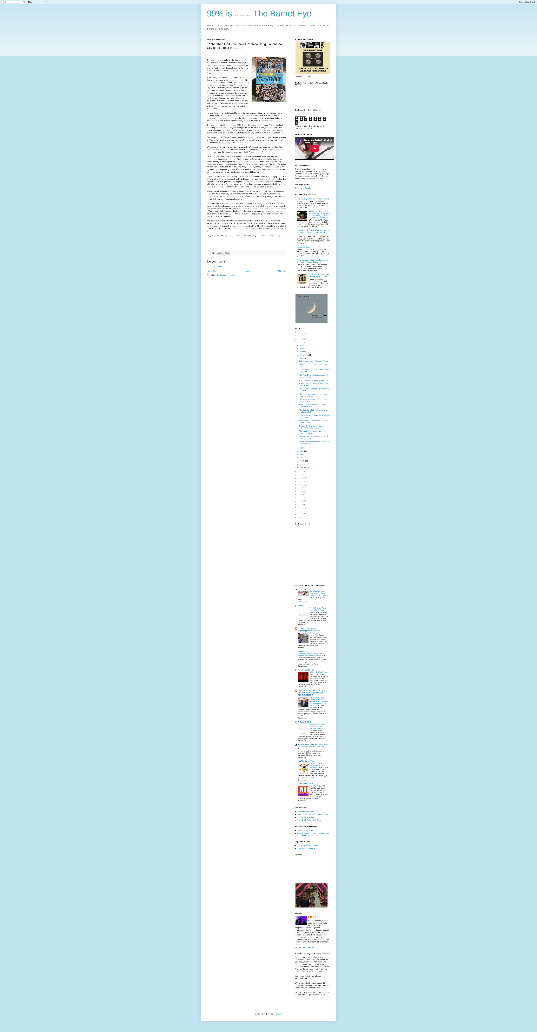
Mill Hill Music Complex (306, 848)
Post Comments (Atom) (226, 275)
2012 (300, 504)
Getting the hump (303, 247)
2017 (300, 488)
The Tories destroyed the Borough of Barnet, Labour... (313, 400)
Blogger (279, 1014)
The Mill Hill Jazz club (305, 817)
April (301, 458)
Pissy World (314, 786)
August (302, 358)
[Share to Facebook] (225, 253)
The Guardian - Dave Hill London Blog (313, 745)
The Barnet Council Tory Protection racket (313, 199)
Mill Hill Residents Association (308, 812)
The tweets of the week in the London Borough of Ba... (313, 432)
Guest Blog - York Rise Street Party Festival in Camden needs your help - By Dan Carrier (313, 233)
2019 (300, 481)
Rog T (313, 917)
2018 (300, 485)
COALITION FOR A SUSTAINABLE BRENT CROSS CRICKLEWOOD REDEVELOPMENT (311, 693)
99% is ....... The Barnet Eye (259, 13)
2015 (300, 495)
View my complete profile (304, 947)
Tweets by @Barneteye (304, 188)
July (301, 448)
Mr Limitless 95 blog (306, 670)
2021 (300, 475)
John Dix (301, 606)
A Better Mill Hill (304, 722)
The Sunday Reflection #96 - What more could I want (319, 276)
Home (247, 271)
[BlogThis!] (220, 253)
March (302, 461)
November (304, 349)
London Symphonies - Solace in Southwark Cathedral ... (311, 427)
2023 (300, 342)
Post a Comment (216, 266)
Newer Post (212, 271)
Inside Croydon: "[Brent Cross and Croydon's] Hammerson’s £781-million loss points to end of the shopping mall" (319, 701)
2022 (300, 472)
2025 (300, 336)
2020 (300, 478)
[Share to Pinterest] (228, 253)
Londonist (302, 589)
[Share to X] (223, 253)
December (304, 345)
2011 (300, 508)
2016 (300, 491)
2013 (300, 501)
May (301, 454)
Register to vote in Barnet (306, 830)
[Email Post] (213, 253)
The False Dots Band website (308, 846)
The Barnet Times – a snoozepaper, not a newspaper (317, 765)
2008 (300, 517)
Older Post (282, 271)
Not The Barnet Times (306, 761)
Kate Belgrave (303, 651)
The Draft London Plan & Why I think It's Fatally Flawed (318, 610)
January (303, 468)
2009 (300, 514)
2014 (300, 498)
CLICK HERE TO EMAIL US (305, 128)
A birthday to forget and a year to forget (313, 380)
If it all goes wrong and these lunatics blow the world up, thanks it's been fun (313, 261)
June (302, 451)
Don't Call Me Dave (305, 784)
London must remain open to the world (311, 747)
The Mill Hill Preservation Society (309, 820)
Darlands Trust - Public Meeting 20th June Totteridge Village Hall (317, 726)
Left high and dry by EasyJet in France (313, 361)
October (303, 352)
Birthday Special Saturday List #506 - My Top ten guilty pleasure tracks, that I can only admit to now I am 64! (319, 215)
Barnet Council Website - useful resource (312, 814)
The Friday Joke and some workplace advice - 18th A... (313, 395)
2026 (300, 333)
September (304, 355)
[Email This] (217, 253)
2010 (300, 511)
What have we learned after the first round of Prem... (312, 406)
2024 (300, 339)
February (303, 464)
